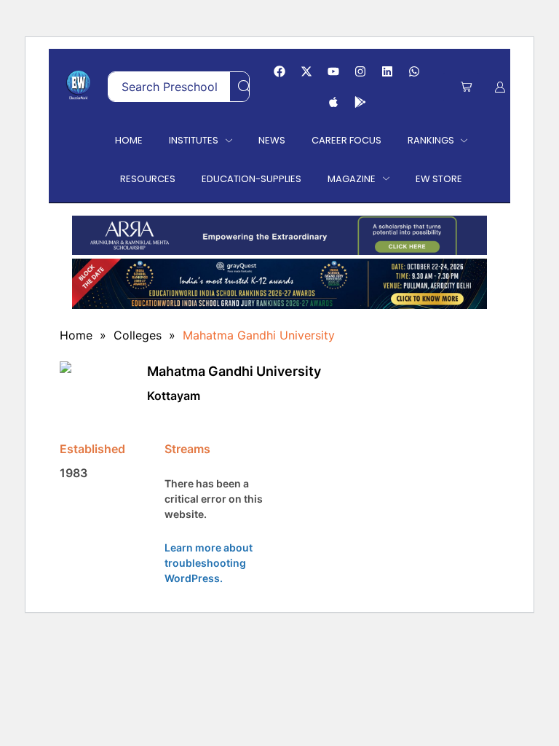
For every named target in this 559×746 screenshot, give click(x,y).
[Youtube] (333, 71)
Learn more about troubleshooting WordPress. (208, 562)
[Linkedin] (387, 71)
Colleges (138, 335)
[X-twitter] (306, 71)
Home (76, 335)
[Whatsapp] (414, 71)
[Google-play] (360, 102)
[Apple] (333, 102)
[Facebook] (279, 71)
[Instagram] (360, 71)
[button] (466, 87)
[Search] (244, 86)
